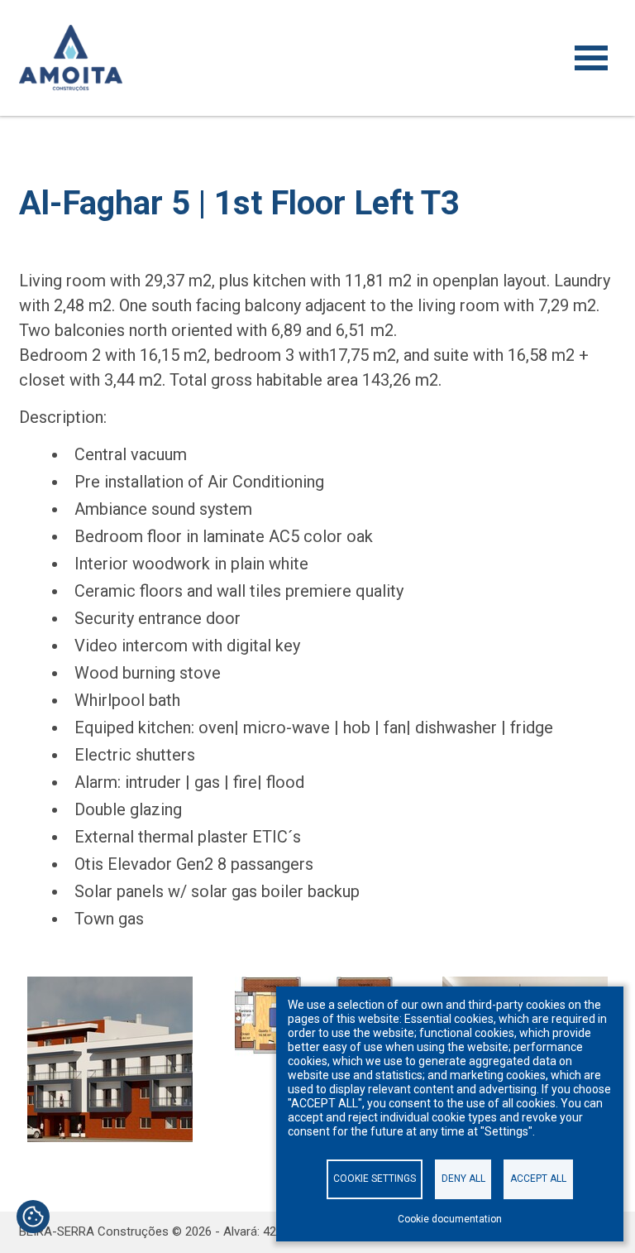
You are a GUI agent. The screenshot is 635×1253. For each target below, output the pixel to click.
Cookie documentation (450, 1219)
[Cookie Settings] (33, 1218)
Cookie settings (374, 1178)
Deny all (463, 1178)
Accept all (538, 1178)
